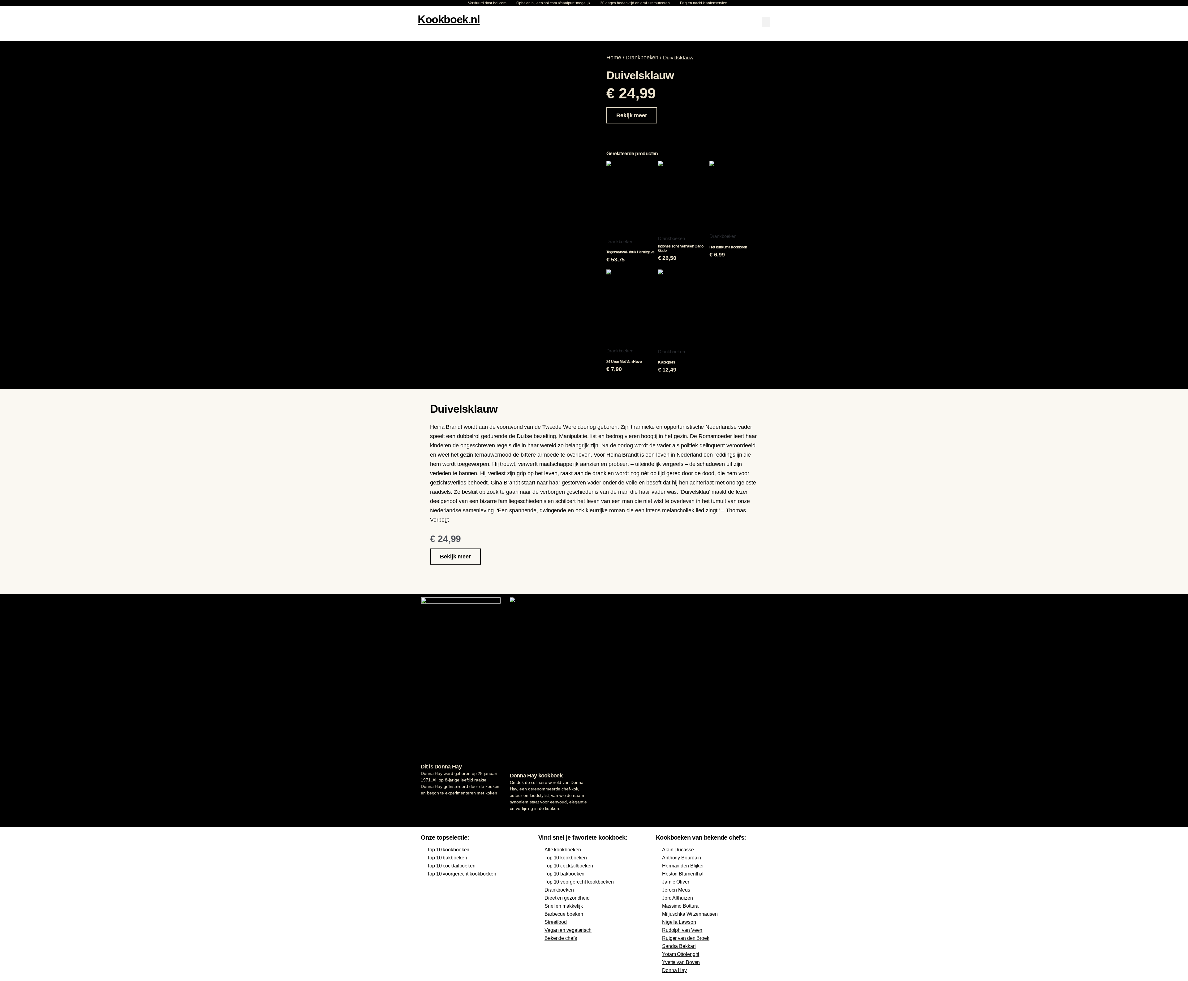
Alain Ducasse (678, 849)
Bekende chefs (560, 938)
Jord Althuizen (677, 898)
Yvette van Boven (681, 962)
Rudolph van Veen (682, 930)
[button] (766, 22)
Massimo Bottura (680, 906)
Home (613, 57)
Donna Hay (674, 970)
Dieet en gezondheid (567, 898)
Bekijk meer (631, 115)
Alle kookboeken (562, 849)
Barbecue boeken (563, 914)
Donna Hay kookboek (536, 775)
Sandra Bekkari (679, 946)
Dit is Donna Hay (441, 767)
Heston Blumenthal (683, 873)
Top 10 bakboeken (447, 857)
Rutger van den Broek (685, 938)
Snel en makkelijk (563, 906)
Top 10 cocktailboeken (451, 865)
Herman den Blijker (683, 865)
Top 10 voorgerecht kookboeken (461, 873)
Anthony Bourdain (681, 857)
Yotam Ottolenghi (680, 954)
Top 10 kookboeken (448, 849)
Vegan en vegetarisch (568, 930)
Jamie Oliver (675, 881)
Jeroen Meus (676, 890)
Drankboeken (642, 57)
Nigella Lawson (679, 922)
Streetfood (555, 922)
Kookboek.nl (449, 19)
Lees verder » (433, 804)
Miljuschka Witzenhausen (690, 914)
